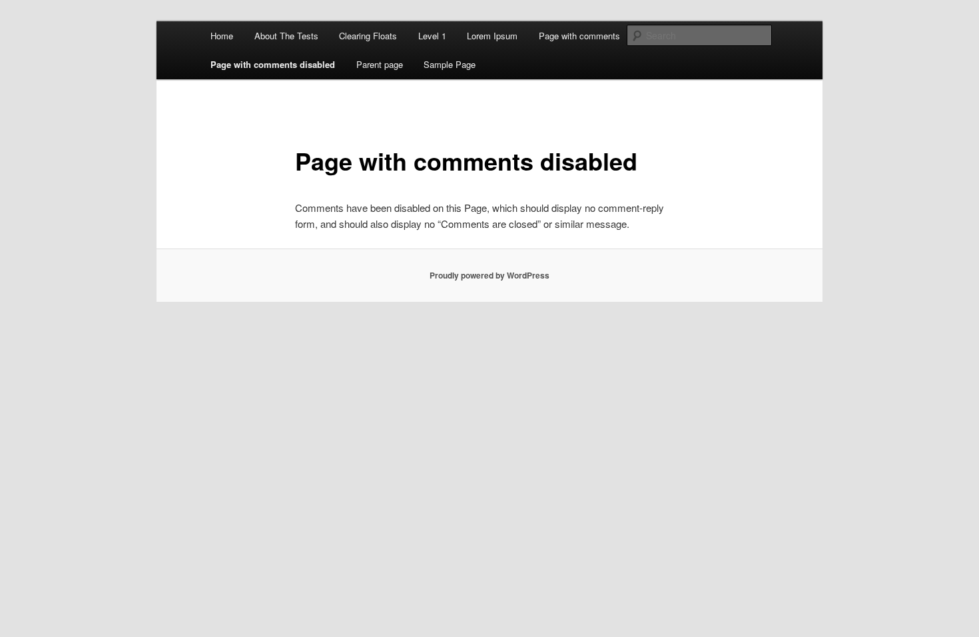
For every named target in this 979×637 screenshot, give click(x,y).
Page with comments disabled (272, 64)
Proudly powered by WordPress (489, 275)
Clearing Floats (368, 35)
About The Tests (286, 35)
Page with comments (579, 35)
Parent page (379, 64)
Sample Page (450, 64)
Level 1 (432, 35)
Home (221, 35)
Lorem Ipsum (492, 35)
